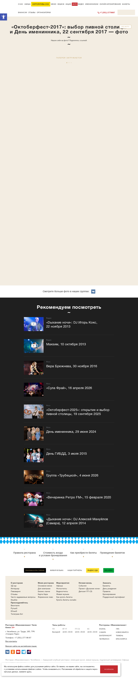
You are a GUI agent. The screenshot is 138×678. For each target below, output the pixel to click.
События (83, 586)
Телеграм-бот (17, 614)
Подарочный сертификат (114, 597)
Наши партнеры (75, 570)
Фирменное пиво (45, 597)
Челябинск (104, 639)
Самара (102, 632)
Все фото (125, 26)
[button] (3, 16)
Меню (53, 4)
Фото (75, 4)
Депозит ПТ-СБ (85, 591)
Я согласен (109, 669)
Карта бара (43, 594)
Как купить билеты (64, 597)
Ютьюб (14, 611)
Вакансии (22, 12)
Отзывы (31, 12)
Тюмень (119, 636)
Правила (106, 591)
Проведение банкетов (112, 553)
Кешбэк (61, 4)
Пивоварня (15, 591)
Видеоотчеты (62, 591)
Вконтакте (15, 605)
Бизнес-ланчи (44, 591)
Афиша (27, 4)
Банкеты (126, 4)
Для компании (44, 588)
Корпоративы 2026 (40, 4)
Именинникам (91, 4)
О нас (20, 4)
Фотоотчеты (61, 588)
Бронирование (109, 594)
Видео (81, 4)
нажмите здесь (25, 672)
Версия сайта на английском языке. (21, 646)
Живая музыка (56, 570)
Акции (68, 4)
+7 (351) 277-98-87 (23, 638)
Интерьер (15, 588)
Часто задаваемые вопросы (23, 597)
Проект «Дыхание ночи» (89, 588)
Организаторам (44, 12)
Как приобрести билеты (83, 553)
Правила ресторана (24, 553)
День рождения (109, 588)
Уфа (117, 629)
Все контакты (11, 641)
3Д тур (13, 586)
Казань (102, 629)
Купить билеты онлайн (66, 600)
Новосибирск (122, 632)
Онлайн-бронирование (110, 4)
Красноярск (121, 639)
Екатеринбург (105, 636)
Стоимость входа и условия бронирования (53, 554)
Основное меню (45, 586)
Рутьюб (14, 608)
